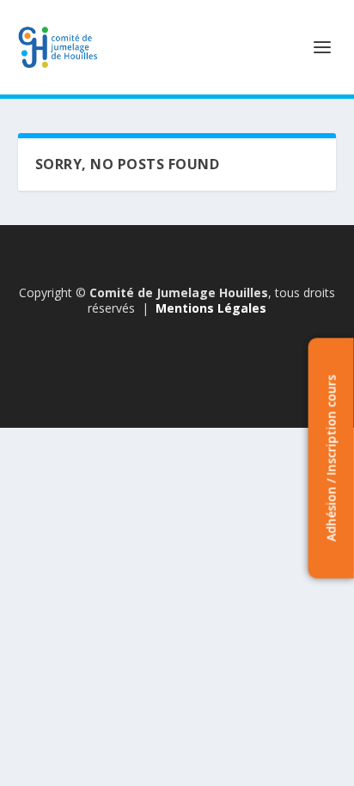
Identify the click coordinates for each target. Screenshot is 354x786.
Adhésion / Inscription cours (330, 458)
